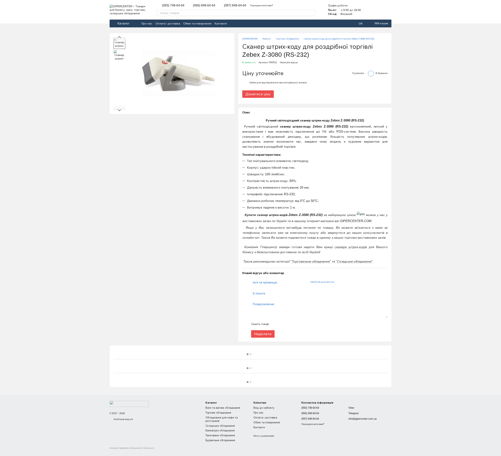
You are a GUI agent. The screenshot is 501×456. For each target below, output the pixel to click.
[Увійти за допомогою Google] (345, 282)
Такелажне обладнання (220, 435)
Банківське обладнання (220, 430)
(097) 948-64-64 (235, 5)
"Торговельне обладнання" (310, 261)
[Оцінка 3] (288, 324)
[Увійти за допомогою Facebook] (338, 282)
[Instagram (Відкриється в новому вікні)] (237, 23)
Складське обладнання (220, 425)
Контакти (220, 23)
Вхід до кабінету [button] (263, 407)
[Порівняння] (378, 10)
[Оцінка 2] (282, 324)
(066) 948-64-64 (204, 5)
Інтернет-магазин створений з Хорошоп (132, 448)
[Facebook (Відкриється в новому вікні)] (232, 23)
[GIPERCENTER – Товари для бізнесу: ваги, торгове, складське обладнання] (129, 403)
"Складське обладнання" (354, 261)
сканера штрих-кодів (350, 247)
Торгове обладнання (218, 412)
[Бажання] (388, 10)
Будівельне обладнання (220, 440)
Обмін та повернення (197, 23)
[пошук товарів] (312, 13)
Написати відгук (289, 62)
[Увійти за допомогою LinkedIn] (351, 282)
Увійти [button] (252, 82)
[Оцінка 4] (294, 324)
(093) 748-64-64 (173, 5)
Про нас (146, 23)
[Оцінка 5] (300, 324)
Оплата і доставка (167, 23)
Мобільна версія (123, 419)
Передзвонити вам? (261, 5)
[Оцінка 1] (275, 324)
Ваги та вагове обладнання (222, 407)
